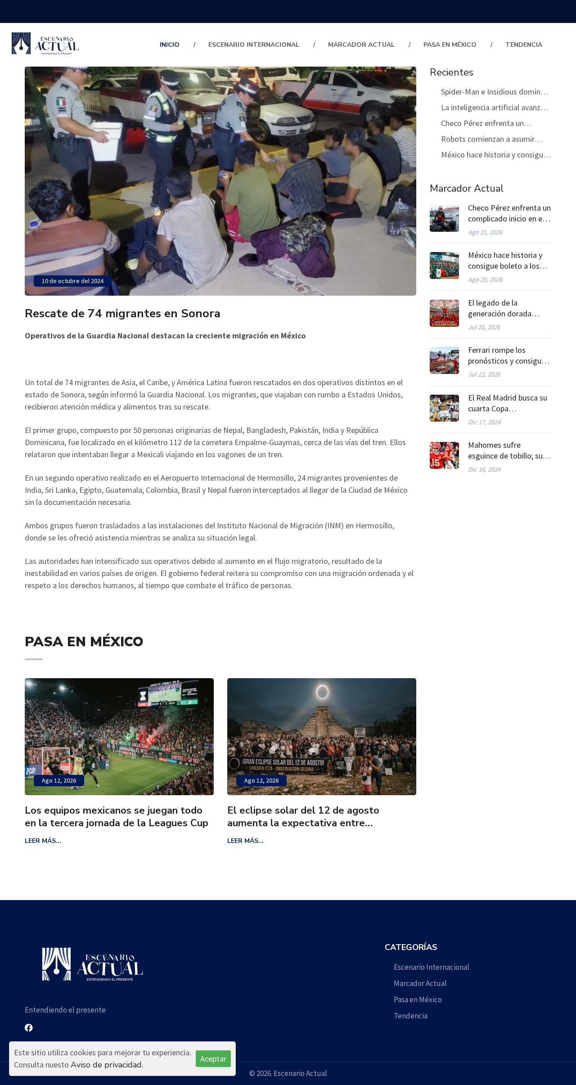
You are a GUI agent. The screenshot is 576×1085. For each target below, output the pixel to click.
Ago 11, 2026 (369, 780)
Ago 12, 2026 (166, 780)
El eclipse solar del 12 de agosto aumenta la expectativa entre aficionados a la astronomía (208, 816)
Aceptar (213, 1058)
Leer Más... (150, 841)
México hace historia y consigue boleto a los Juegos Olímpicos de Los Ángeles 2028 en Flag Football (494, 155)
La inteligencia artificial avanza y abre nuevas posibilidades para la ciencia (496, 108)
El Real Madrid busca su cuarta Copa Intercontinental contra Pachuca (507, 403)
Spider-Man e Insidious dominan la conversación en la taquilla (495, 92)
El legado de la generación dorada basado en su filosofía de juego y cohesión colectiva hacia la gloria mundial (507, 308)
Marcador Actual (361, 45)
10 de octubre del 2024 (73, 281)
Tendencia (523, 45)
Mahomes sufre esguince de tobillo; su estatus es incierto (505, 450)
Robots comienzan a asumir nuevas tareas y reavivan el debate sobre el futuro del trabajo (488, 140)
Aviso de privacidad (106, 1064)
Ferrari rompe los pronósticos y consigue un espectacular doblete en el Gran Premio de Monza (508, 355)
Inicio (170, 45)
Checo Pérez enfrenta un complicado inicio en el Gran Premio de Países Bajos (488, 124)
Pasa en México (450, 45)
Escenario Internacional (253, 45)
